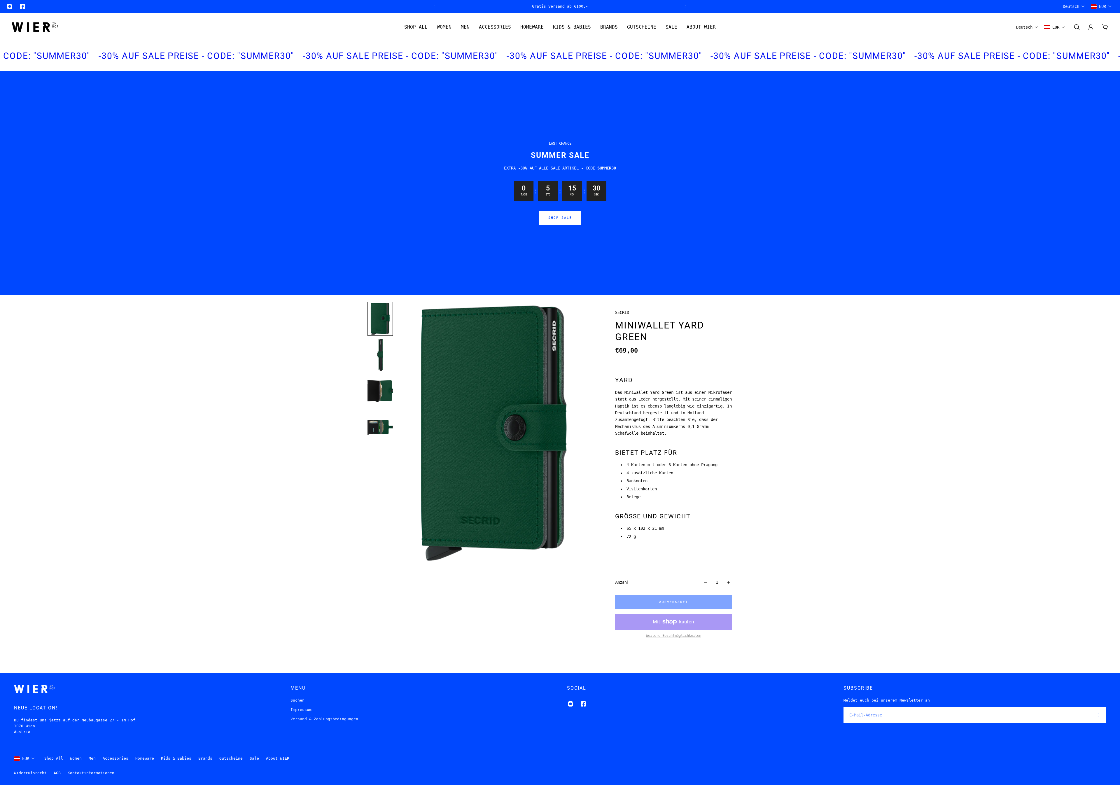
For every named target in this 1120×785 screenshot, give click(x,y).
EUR (25, 758)
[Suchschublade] (1077, 27)
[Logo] (35, 27)
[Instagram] (9, 6)
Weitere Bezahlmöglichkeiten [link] (673, 636)
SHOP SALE (560, 218)
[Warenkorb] (1105, 27)
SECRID (622, 312)
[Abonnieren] (1098, 715)
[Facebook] (22, 6)
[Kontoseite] (1091, 27)
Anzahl (621, 582)
